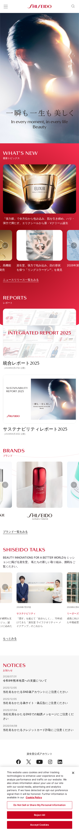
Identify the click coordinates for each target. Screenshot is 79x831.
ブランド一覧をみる (15, 531)
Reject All (39, 814)
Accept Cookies (39, 824)
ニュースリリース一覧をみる (21, 279)
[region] (39, 799)
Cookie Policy (34, 797)
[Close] (73, 773)
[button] (5, 245)
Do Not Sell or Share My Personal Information (39, 804)
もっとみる (10, 638)
